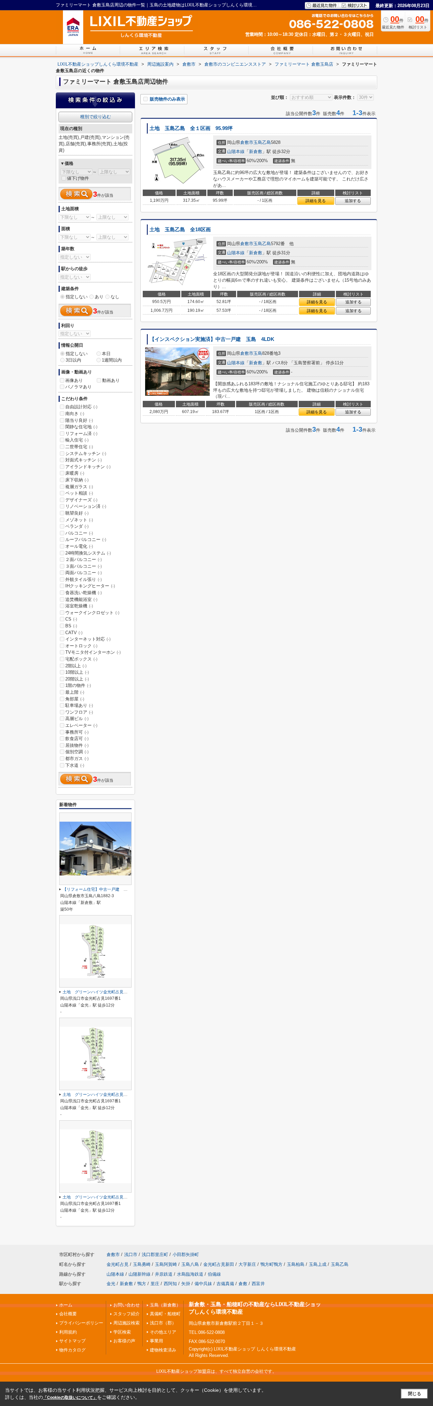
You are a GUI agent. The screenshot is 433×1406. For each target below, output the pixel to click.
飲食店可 (77, 738)
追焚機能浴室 (81, 599)
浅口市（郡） (163, 1322)
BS (71, 625)
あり (99, 296)
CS (71, 619)
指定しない (77, 296)
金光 (111, 1283)
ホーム (65, 1304)
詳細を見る (315, 200)
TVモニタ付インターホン (93, 652)
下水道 (74, 765)
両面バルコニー (83, 572)
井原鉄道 (164, 1274)
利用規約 (68, 1332)
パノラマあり (78, 386)
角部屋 (74, 698)
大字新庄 (247, 1264)
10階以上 (77, 672)
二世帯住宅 (79, 446)
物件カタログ (72, 1350)
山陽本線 (236, 151)
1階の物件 (78, 685)
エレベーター (81, 725)
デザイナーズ (81, 499)
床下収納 (77, 479)
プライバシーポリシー (81, 1322)
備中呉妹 (203, 1283)
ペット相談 (79, 493)
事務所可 (77, 732)
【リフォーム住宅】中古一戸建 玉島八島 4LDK (108, 889)
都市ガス (77, 758)
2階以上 (76, 665)
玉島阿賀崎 (166, 1264)
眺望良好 (77, 513)
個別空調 (77, 751)
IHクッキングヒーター (90, 585)
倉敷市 (246, 142)
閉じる (414, 1393)
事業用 (156, 1340)
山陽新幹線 (140, 1274)
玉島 (257, 353)
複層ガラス (79, 486)
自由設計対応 (81, 406)
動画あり (111, 380)
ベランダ (77, 526)
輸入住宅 (77, 439)
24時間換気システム (88, 553)
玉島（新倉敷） (165, 1304)
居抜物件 (77, 745)
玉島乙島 (262, 142)
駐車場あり (79, 705)
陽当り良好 (79, 420)
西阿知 (170, 1283)
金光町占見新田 (218, 1264)
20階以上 (77, 679)
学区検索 (122, 1332)
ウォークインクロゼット (92, 612)
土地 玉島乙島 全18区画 (180, 229)
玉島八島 (190, 1264)
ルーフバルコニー (85, 539)
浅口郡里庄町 (155, 1254)
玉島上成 (317, 1264)
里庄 (155, 1283)
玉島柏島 (295, 1264)
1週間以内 (112, 360)
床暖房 (74, 473)
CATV (74, 632)
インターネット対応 (88, 639)
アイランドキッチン (88, 466)
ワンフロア (79, 712)
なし (115, 296)
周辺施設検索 (126, 1322)
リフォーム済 (81, 433)
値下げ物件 (78, 178)
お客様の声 (124, 1340)
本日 (106, 353)
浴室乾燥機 (79, 605)
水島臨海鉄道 (190, 1274)
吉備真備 (225, 1283)
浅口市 (130, 1254)
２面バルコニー (83, 559)
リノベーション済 (85, 506)
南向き (74, 413)
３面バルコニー (83, 566)
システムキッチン (85, 453)
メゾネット (79, 519)
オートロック (81, 645)
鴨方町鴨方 (271, 1264)
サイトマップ (72, 1340)
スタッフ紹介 (126, 1313)
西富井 (258, 1283)
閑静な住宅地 (81, 426)
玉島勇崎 (142, 1264)
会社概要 (68, 1313)
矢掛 (185, 1283)
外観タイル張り (83, 579)
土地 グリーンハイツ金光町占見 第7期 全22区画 (111, 992)
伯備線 (214, 1274)
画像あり (74, 380)
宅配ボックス (81, 659)
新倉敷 (255, 151)
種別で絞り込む (95, 116)
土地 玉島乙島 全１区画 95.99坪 (191, 128)
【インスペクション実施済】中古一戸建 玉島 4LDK (212, 339)
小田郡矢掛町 (186, 1254)
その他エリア (163, 1332)
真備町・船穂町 (165, 1313)
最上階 (74, 692)
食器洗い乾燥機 (83, 592)
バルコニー (79, 533)
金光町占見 (118, 1264)
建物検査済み (163, 1350)
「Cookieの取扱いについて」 (70, 1397)
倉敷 (242, 1283)
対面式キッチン (83, 459)
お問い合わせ (126, 1304)
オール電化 (79, 546)
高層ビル (77, 718)
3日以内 (73, 360)
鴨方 (141, 1283)
